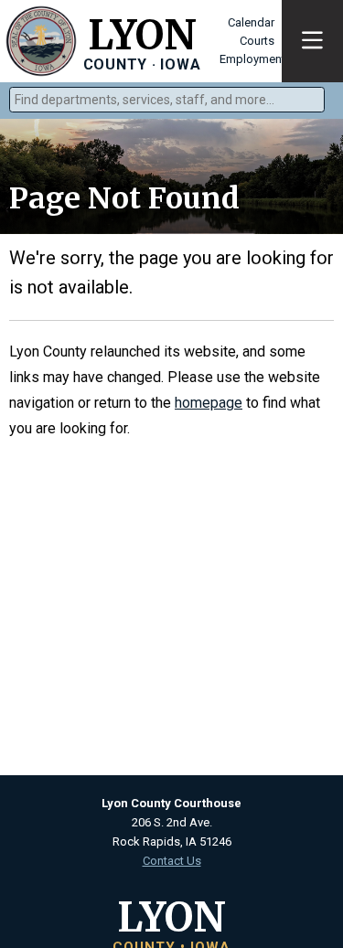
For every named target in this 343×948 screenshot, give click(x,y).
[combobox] (167, 99)
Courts (257, 41)
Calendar (251, 22)
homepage (208, 402)
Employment (252, 59)
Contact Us (172, 861)
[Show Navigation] (312, 41)
